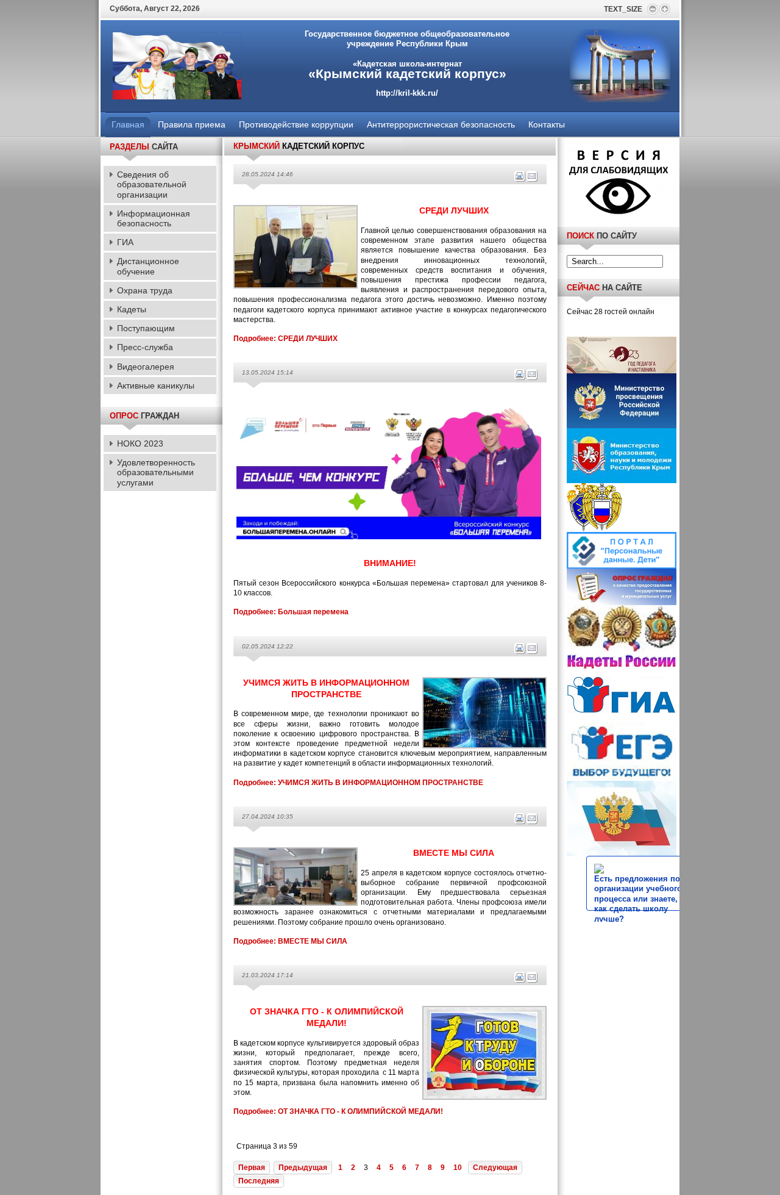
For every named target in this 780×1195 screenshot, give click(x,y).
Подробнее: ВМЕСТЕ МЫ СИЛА (290, 941)
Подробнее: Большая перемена (291, 612)
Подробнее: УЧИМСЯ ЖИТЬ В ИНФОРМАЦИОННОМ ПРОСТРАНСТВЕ (358, 782)
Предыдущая (302, 1167)
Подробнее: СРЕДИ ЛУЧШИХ (285, 338)
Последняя (258, 1181)
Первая (251, 1167)
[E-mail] (532, 180)
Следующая (495, 1167)
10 (457, 1167)
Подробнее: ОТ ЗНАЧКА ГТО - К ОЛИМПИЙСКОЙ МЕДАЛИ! (338, 1111)
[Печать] (520, 180)
